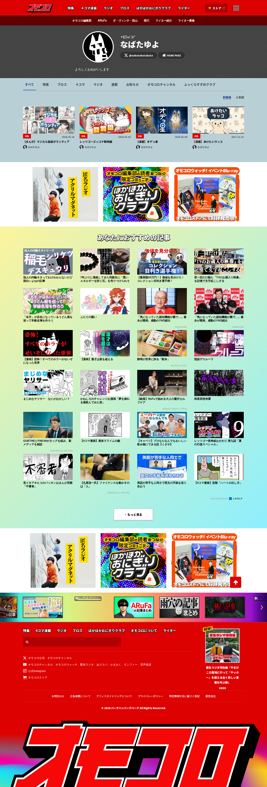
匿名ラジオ (87, 664)
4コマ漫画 (43, 630)
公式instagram (37, 671)
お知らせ (132, 84)
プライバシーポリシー (150, 696)
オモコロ (40, 8)
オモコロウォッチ (66, 664)
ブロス (124, 8)
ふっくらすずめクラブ (199, 84)
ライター (184, 8)
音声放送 (145, 664)
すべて (29, 84)
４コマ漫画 (89, 8)
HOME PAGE (174, 55)
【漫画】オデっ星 (147, 142)
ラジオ (108, 8)
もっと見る (134, 514)
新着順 (227, 97)
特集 (71, 8)
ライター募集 (186, 20)
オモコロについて (144, 630)
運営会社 (210, 696)
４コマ (80, 84)
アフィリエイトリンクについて (114, 696)
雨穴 (146, 20)
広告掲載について (80, 696)
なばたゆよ (34, 147)
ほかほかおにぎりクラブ (153, 8)
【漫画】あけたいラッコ (208, 142)
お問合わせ (58, 696)
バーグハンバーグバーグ (125, 708)
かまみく (115, 664)
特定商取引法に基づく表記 (184, 696)
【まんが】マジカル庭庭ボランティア (46, 142)
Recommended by (219, 498)
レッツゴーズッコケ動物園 (96, 142)
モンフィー (131, 664)
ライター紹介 (164, 20)
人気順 (240, 97)
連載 (114, 84)
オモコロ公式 (36, 658)
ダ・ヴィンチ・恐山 (125, 20)
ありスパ (102, 664)
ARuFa (102, 20)
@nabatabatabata (141, 55)
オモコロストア (37, 677)
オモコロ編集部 (81, 20)
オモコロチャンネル (161, 84)
